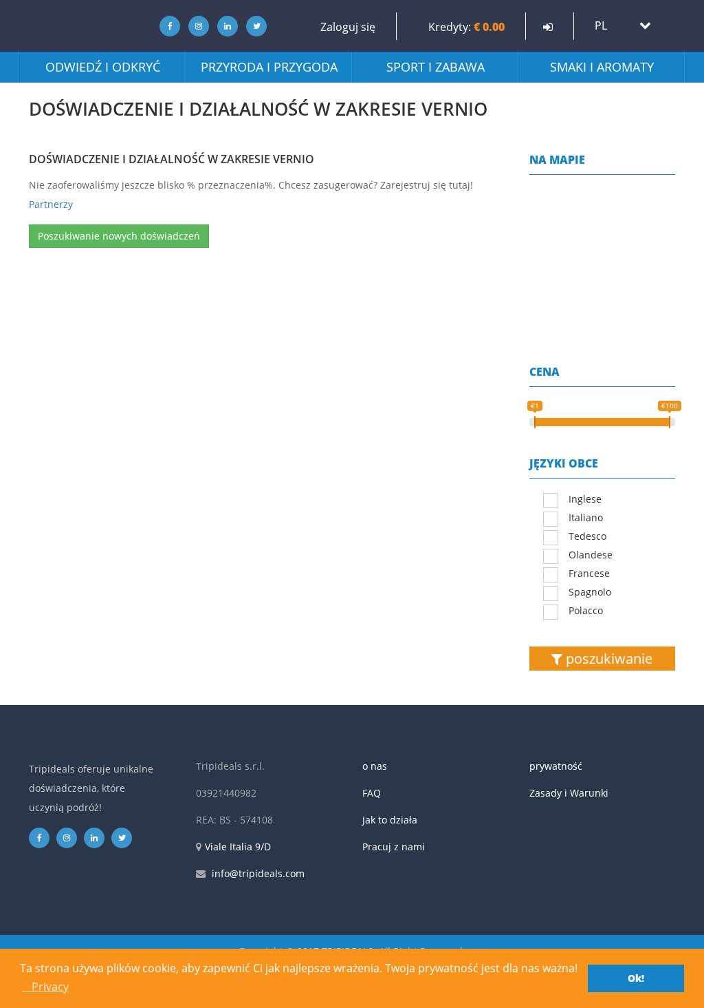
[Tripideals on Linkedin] (224, 26)
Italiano (586, 517)
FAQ (371, 792)
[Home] (80, 25)
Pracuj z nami (393, 846)
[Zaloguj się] (548, 26)
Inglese (585, 498)
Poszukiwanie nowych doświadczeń (119, 235)
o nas (374, 766)
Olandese (591, 554)
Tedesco (587, 536)
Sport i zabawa (435, 67)
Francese (589, 573)
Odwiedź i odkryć (102, 67)
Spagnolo (590, 591)
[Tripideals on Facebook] (166, 26)
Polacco (586, 610)
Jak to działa (389, 819)
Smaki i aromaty (602, 67)
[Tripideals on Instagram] (195, 26)
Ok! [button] (636, 978)
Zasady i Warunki (568, 792)
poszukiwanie (607, 658)
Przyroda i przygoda (269, 67)
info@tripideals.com (258, 873)
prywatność (555, 766)
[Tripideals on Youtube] (253, 26)
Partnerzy (51, 204)
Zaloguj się (347, 26)
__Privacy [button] (45, 986)
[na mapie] (602, 252)
